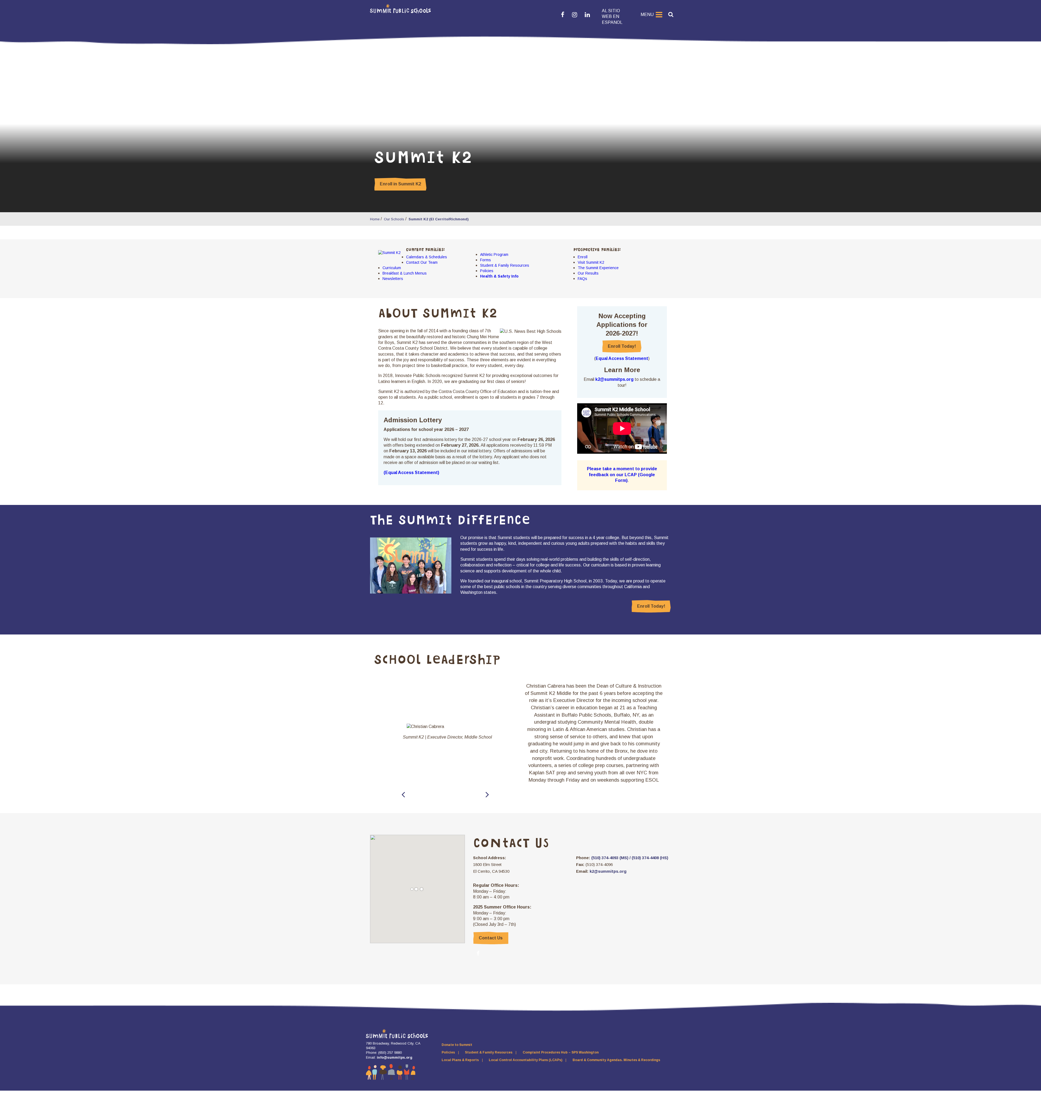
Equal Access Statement (622, 358)
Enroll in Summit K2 (400, 184)
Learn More (622, 369)
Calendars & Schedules (426, 257)
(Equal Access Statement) (411, 472)
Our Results (588, 273)
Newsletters (393, 278)
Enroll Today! (622, 346)
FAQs (582, 278)
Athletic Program (494, 254)
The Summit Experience (598, 268)
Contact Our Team (422, 262)
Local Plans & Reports (460, 1060)
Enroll (582, 257)
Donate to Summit (457, 1045)
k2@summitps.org (614, 379)
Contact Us (491, 938)
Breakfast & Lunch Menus (405, 273)
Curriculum (392, 268)
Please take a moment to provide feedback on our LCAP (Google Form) (622, 474)
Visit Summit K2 (591, 262)
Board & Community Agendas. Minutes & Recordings (616, 1060)
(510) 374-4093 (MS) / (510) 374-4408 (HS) (629, 857)
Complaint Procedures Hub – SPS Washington (561, 1052)
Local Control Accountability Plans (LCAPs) (525, 1060)
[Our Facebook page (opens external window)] (478, 953)
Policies (486, 271)
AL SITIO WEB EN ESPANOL (612, 16)
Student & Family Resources (504, 265)
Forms (485, 260)
